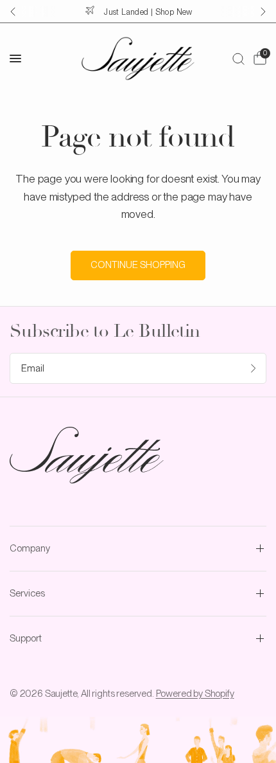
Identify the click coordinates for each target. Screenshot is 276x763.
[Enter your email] (253, 368)
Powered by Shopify (195, 693)
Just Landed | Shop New (148, 12)
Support (26, 638)
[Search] (238, 58)
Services (27, 593)
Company (30, 548)
